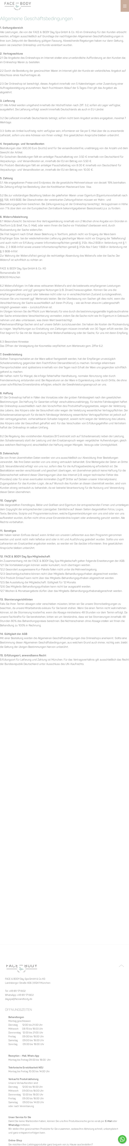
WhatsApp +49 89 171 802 (19, 995)
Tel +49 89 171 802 (15, 991)
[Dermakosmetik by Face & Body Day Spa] (17, 6)
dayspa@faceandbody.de (18, 999)
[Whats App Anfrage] (122, 1139)
